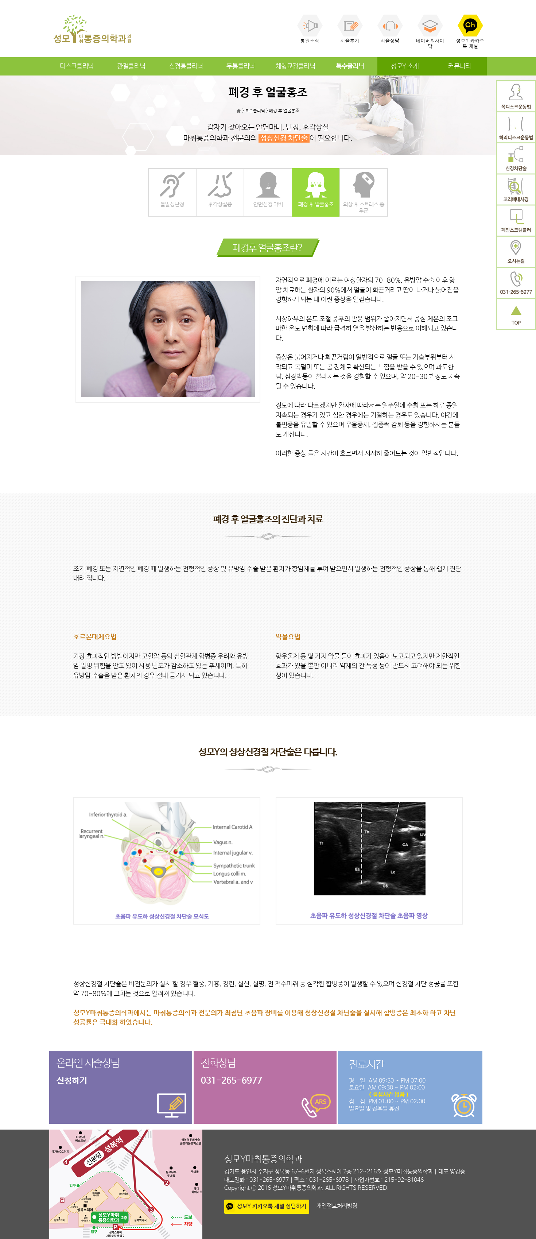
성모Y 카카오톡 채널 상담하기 (271, 1206)
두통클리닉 (240, 66)
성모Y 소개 (405, 66)
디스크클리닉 (77, 66)
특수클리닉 (350, 66)
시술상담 (390, 41)
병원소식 (309, 41)
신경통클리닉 (186, 66)
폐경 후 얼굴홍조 (284, 110)
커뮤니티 (459, 66)
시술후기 (350, 41)
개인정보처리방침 (336, 1206)
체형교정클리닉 (295, 66)
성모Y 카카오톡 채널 (470, 43)
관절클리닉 (131, 66)
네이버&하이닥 (430, 43)
